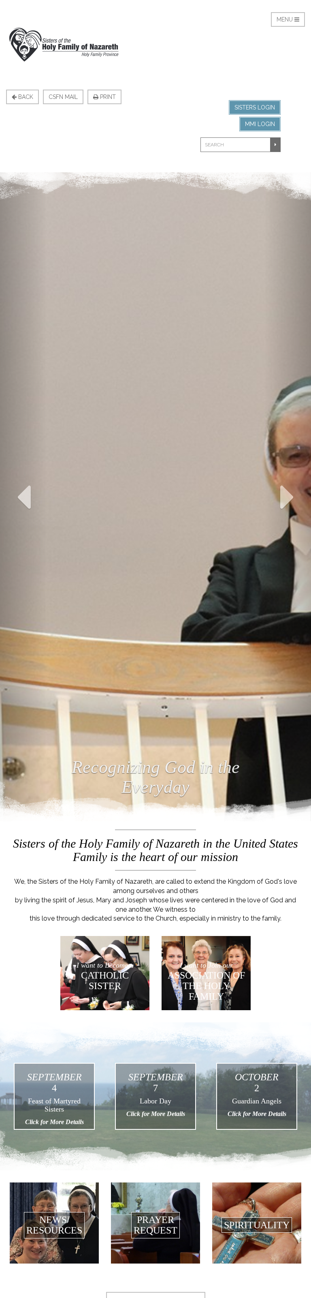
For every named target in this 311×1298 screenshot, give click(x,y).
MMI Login (260, 124)
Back (25, 97)
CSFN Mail (63, 97)
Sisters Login (254, 107)
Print (107, 97)
